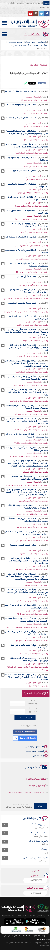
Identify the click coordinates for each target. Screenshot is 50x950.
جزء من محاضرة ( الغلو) (38, 686)
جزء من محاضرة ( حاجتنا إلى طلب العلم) (31, 206)
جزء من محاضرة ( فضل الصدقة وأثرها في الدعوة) (28, 401)
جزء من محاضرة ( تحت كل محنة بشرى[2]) (31, 385)
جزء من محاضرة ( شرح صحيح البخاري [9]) (32, 640)
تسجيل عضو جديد (35, 751)
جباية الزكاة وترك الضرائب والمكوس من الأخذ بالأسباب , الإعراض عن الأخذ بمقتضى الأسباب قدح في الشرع (28, 463)
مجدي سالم (45, 853)
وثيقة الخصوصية (39, 936)
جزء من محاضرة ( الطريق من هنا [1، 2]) (32, 601)
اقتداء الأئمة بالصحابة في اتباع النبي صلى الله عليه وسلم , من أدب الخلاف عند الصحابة (27, 421)
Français (20, 3)
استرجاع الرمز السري (34, 746)
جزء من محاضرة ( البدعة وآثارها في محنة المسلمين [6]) (25, 312)
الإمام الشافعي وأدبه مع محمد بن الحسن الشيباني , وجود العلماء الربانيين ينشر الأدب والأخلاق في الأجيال (26, 492)
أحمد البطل (45, 844)
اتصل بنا (15, 936)
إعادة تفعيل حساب (35, 755)
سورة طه (44, 849)
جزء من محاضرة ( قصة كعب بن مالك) (32, 325)
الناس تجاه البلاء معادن (24, 171)
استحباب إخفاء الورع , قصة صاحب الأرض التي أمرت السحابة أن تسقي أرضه (28, 392)
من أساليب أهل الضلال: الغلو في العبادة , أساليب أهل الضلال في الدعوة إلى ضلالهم (27, 592)
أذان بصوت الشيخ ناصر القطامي (35, 857)
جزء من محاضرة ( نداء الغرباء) (36, 585)
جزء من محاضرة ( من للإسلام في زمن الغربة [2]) (29, 456)
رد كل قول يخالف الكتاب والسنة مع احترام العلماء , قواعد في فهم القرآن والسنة (26, 677)
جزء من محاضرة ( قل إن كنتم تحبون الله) (31, 414)
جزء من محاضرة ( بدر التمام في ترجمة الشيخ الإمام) (27, 485)
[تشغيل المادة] (2, 91)
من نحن (7, 936)
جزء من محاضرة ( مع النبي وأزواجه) (34, 232)
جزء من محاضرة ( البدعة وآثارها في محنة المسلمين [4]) (25, 299)
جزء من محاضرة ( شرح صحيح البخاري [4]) (32, 569)
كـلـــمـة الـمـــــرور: (32, 710)
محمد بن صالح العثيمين (40, 836)
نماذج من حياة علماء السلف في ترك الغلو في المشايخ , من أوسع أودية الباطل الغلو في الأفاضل (26, 363)
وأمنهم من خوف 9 (38, 782)
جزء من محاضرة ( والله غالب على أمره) (32, 514)
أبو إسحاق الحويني (33, 97)
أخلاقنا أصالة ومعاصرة (36, 775)
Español (39, 3)
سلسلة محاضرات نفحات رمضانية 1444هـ (28, 789)
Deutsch (30, 3)
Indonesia (44, 8)
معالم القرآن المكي (26, 276)
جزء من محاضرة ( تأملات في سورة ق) (33, 285)
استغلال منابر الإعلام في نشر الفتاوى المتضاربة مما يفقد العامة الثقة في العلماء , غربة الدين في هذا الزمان (26, 576)
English (10, 3)
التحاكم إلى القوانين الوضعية (21, 104)
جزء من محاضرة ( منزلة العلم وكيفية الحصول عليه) (27, 627)
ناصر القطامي (43, 861)
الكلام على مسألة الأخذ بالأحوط (20, 91)
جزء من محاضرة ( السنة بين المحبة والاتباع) (31, 430)
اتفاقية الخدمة (25, 936)
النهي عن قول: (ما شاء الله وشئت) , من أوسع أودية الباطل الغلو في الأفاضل (28, 347)
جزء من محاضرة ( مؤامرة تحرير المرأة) (33, 193)
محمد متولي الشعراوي (41, 828)
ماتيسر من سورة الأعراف (38, 841)
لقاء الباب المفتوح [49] (39, 832)
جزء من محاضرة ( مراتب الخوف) (35, 341)
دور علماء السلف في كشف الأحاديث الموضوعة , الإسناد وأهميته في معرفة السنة (28, 561)
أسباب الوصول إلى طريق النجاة (21, 118)
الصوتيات (32, 34)
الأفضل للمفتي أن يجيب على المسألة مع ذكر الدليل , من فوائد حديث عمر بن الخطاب (26, 332)
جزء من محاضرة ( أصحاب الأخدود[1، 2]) (32, 654)
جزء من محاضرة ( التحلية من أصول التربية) (31, 153)
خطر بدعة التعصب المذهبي (22, 303)
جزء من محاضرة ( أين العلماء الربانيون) (33, 501)
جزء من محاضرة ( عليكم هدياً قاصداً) (32, 100)
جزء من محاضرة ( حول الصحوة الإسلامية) (31, 246)
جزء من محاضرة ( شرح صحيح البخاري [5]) (32, 272)
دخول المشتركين (25, 717)
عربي (46, 3)
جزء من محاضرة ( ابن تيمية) (37, 179)
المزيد (40, 806)
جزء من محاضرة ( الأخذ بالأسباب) (35, 472)
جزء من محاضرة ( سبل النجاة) (36, 113)
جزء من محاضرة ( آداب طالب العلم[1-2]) (32, 527)
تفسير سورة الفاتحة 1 (40, 824)
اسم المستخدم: (32, 702)
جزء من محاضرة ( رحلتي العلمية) (35, 166)
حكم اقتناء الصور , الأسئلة (23, 545)
